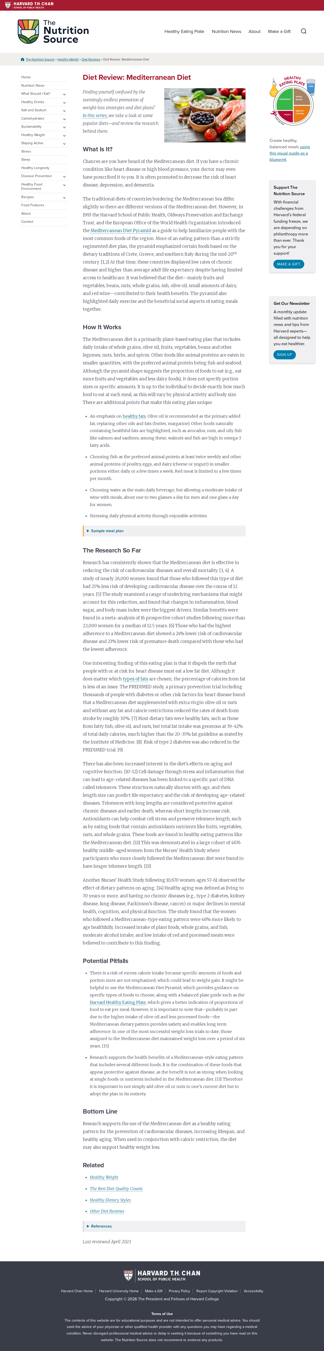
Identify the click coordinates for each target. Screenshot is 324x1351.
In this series (95, 115)
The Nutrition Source (40, 60)
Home (26, 77)
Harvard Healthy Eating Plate (118, 1002)
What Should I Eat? (35, 93)
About (254, 31)
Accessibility (253, 1291)
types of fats (135, 679)
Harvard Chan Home (77, 1291)
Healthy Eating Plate (184, 31)
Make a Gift (279, 31)
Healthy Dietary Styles (110, 1199)
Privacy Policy (179, 1291)
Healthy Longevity (35, 168)
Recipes (27, 197)
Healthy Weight (68, 60)
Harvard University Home (119, 1291)
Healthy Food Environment (31, 186)
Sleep (25, 159)
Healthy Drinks (32, 102)
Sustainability (31, 126)
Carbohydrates (32, 118)
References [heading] (101, 1226)
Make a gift (288, 264)
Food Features (32, 205)
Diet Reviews (91, 60)
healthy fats (134, 416)
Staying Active (32, 143)
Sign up (284, 355)
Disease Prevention (36, 176)
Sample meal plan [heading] (107, 531)
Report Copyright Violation (217, 1291)
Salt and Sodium (33, 110)
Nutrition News (226, 31)
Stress (26, 151)
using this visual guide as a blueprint (290, 153)
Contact (27, 221)
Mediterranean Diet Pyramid (121, 230)
